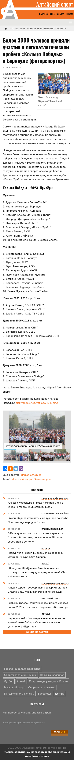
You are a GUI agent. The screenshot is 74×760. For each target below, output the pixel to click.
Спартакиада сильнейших (20, 674)
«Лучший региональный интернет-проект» (38, 28)
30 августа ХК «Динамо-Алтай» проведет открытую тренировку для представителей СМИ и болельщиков (37, 572)
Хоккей (21, 681)
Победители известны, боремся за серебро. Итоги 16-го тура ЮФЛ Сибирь (35, 554)
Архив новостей (37, 631)
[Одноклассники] (10, 468)
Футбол (8, 681)
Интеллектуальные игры (19, 693)
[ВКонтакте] (5, 468)
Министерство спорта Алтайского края (27, 712)
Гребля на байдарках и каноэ (22, 668)
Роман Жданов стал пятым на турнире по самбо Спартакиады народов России (38, 520)
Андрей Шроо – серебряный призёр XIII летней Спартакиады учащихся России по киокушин (37, 589)
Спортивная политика (41, 687)
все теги (59, 693)
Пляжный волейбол (52, 674)
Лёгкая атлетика (31, 474)
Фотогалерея (42, 479)
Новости (37, 490)
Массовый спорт (22, 479)
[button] (67, 415)
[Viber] (21, 468)
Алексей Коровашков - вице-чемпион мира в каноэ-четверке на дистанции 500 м (35, 504)
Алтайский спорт (54, 4)
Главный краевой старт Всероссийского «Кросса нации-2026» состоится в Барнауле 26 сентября (38, 605)
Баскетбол (44, 693)
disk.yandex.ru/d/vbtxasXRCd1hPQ (37, 402)
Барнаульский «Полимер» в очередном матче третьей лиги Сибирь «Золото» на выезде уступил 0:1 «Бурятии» (36, 622)
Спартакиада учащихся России (48, 681)
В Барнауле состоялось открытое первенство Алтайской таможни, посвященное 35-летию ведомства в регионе (36, 537)
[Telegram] (15, 468)
